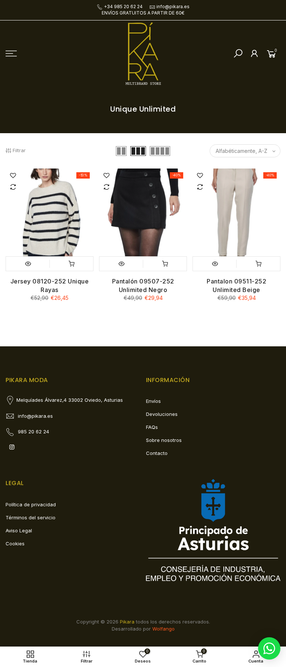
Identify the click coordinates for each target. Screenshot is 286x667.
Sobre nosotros (164, 440)
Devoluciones (162, 414)
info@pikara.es (173, 6)
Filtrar (19, 150)
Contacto (157, 453)
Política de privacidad (31, 504)
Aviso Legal (19, 530)
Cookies (15, 543)
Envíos (153, 401)
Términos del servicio (30, 517)
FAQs (152, 427)
